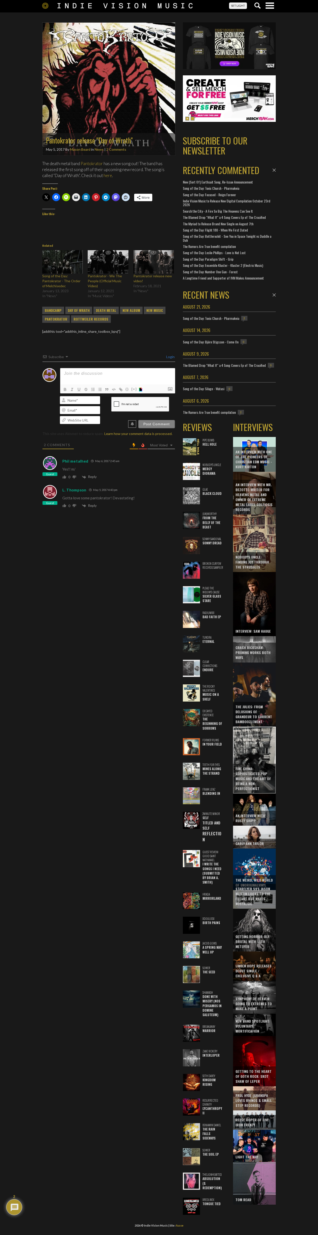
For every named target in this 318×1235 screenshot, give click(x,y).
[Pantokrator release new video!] (153, 261)
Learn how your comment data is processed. (138, 433)
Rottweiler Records (91, 319)
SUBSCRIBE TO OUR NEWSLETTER (215, 145)
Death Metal (106, 310)
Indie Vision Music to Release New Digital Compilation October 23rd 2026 (226, 202)
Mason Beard (80, 149)
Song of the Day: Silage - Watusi (203, 388)
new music (154, 310)
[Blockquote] (106, 389)
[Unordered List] (99, 389)
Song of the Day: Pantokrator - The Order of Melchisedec (61, 281)
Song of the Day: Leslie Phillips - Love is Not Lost (214, 252)
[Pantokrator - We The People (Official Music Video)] (108, 261)
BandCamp (53, 310)
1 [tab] (187, 119)
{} (127, 389)
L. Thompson (74, 490)
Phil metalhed (75, 461)
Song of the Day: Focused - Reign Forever (209, 194)
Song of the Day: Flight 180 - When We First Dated (215, 230)
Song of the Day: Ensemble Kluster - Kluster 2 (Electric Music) (223, 265)
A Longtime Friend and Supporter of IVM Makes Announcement (223, 278)
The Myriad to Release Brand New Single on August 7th (218, 223)
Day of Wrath (79, 310)
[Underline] (79, 389)
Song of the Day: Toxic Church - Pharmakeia (211, 188)
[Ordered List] (92, 389)
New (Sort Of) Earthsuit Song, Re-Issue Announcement (218, 182)
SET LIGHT (238, 5)
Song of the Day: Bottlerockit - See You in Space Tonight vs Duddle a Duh (227, 238)
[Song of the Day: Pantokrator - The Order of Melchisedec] (62, 261)
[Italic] (72, 389)
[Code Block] (113, 389)
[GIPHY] (141, 389)
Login (170, 357)
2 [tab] (193, 119)
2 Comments (116, 149)
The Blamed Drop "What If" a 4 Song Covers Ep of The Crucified (224, 217)
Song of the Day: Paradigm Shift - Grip (208, 259)
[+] (134, 389)
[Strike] (85, 389)
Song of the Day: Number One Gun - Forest (210, 271)
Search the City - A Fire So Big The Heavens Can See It (218, 211)
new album (131, 310)
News (99, 149)
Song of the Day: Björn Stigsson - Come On (210, 341)
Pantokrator (92, 163)
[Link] (120, 389)
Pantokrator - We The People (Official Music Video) (105, 281)
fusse (179, 1225)
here (108, 175)
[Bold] (65, 389)
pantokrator (56, 319)
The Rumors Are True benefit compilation (209, 246)
